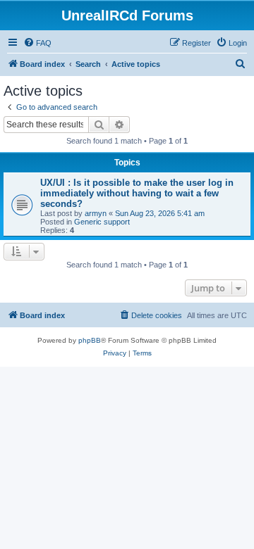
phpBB (89, 340)
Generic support (102, 221)
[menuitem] (37, 42)
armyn (96, 213)
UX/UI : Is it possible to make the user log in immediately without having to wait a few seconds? (137, 193)
